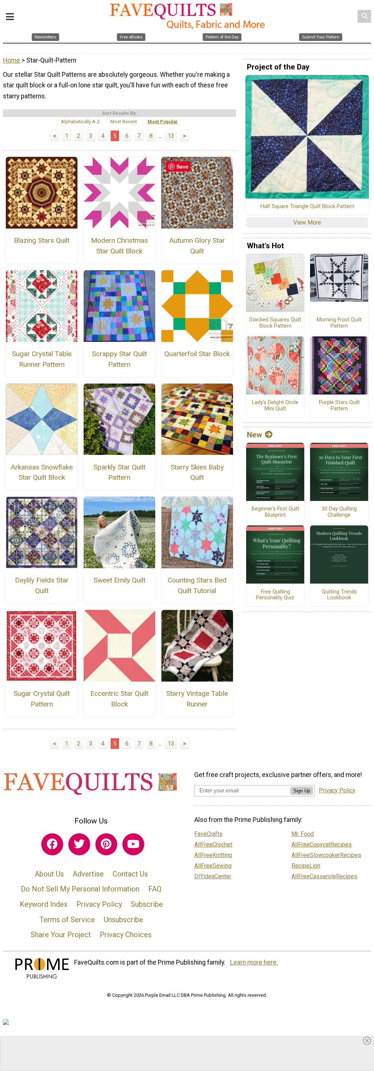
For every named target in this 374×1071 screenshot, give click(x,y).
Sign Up (301, 790)
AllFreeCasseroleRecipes (324, 876)
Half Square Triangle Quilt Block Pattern (307, 207)
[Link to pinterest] (106, 844)
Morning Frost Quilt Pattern (339, 323)
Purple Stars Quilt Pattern (339, 406)
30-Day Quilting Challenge (339, 512)
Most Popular (163, 121)
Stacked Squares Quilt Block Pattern (275, 323)
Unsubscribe (123, 919)
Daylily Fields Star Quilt (42, 585)
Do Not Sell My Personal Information (80, 889)
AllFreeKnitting (213, 855)
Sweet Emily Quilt (119, 580)
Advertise (88, 874)
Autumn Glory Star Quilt (197, 245)
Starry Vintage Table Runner (197, 698)
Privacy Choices (126, 934)
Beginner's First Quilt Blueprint (275, 512)
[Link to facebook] (52, 844)
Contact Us (130, 874)
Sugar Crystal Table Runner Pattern (42, 359)
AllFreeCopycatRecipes (321, 844)
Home (11, 60)
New (254, 434)
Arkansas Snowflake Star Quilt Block (42, 472)
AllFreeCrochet (213, 844)
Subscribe (147, 904)
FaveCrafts (208, 833)
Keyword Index (44, 904)
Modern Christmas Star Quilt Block (119, 245)
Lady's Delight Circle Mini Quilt (275, 406)
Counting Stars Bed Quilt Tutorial (197, 585)
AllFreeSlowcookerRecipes (326, 855)
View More (307, 222)
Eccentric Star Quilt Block (119, 698)
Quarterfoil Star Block (197, 354)
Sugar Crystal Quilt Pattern (42, 698)
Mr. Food (302, 833)
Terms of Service (67, 919)
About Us (49, 874)
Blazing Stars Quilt (41, 240)
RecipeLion (305, 865)
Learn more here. (254, 962)
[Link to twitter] (79, 844)
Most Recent (123, 121)
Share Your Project (61, 934)
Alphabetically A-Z (80, 121)
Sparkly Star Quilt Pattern (119, 472)
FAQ (154, 889)
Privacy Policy (99, 904)
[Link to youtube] (133, 844)
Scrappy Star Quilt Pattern (119, 359)
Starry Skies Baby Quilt (197, 472)
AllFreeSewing (213, 865)
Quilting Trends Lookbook (339, 595)
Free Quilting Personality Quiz (275, 595)
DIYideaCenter (212, 876)
